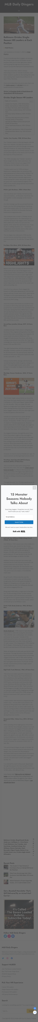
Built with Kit (19, 531)
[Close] (34, 488)
